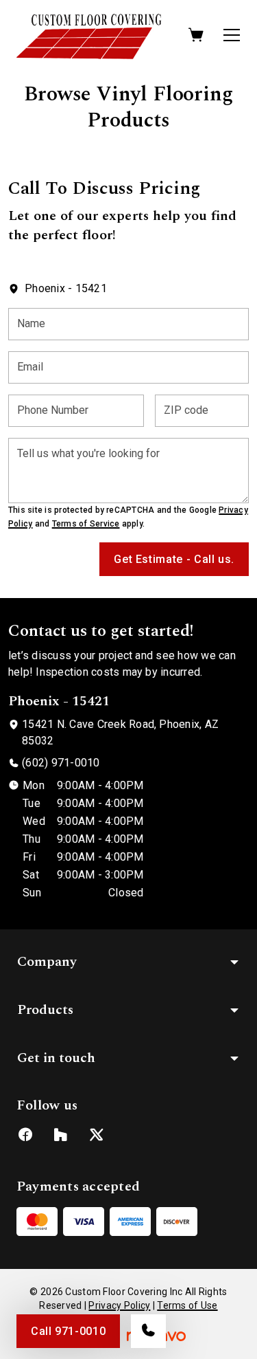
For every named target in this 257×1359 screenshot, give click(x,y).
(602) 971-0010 (60, 762)
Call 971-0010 (68, 1331)
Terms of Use (187, 1305)
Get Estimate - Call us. (174, 559)
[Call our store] (148, 1331)
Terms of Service (86, 524)
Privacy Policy (119, 1305)
